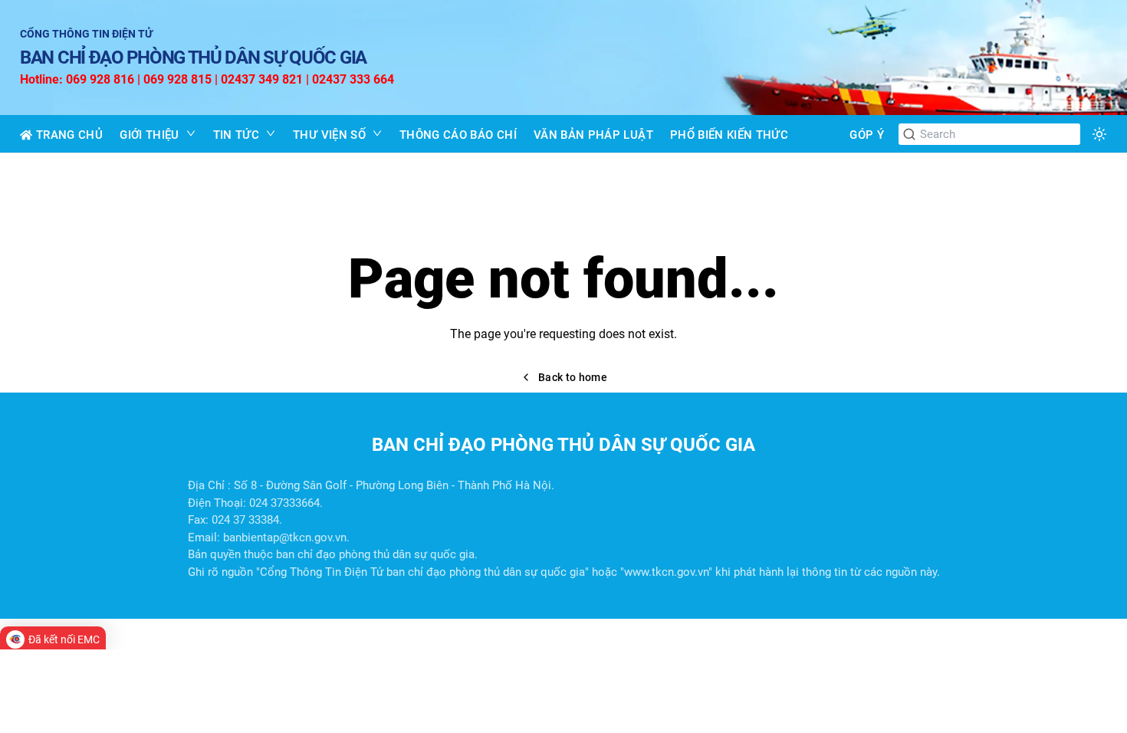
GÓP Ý (866, 135)
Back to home (572, 377)
